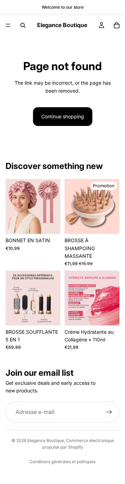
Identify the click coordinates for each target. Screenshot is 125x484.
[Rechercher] (23, 25)
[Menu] (8, 25)
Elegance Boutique (45, 440)
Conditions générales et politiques (62, 461)
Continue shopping (62, 116)
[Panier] (116, 25)
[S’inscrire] (109, 412)
